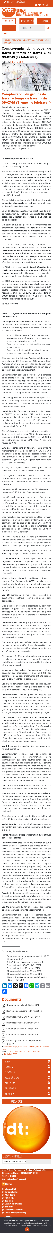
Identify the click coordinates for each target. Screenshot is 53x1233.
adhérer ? (9, 21)
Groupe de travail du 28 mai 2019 (22, 1028)
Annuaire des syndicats (13, 1203)
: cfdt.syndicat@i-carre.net (14, 1179)
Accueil (7, 40)
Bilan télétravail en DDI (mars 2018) (22, 1022)
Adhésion (44, 21)
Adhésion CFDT (10, 1189)
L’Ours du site (10, 1195)
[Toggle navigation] (5, 33)
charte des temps (10, 1047)
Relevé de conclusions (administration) (24, 1011)
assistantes (22, 1047)
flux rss (41, 5)
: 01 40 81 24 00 (9, 1176)
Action (7, 1061)
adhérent (27, 21)
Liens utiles (9, 1200)
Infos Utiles (9, 1094)
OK (27, 1229)
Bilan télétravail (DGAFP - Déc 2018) (23, 1017)
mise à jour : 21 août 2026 (16, 1)
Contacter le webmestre (14, 1209)
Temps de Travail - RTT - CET (20, 1051)
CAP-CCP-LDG (10, 1072)
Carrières (9, 1067)
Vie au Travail (10, 1088)
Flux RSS (8, 1184)
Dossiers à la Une (12, 1077)
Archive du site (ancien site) (15, 1212)
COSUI (38, 1047)
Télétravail (31, 1047)
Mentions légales (11, 1192)
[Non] (50, 1225)
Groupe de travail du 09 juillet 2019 (22, 1005)
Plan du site (9, 1197)
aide (47, 5)
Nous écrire (9, 1206)
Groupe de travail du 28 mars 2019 (22, 1034)
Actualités (16, 40)
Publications (10, 1083)
